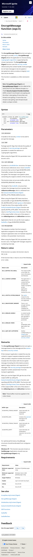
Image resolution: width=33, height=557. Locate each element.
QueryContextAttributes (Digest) (13, 193)
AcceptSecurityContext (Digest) (10, 495)
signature (20, 203)
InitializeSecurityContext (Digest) (11, 502)
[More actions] (30, 21)
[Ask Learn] (27, 21)
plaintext (28, 417)
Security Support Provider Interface (18, 91)
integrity (23, 334)
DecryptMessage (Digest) (10, 86)
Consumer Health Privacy (8, 552)
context (18, 137)
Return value (6, 44)
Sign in (30, 17)
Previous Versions (15, 548)
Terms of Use (21, 552)
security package (14, 148)
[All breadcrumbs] (2, 21)
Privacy (11, 550)
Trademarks (4, 554)
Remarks (5, 46)
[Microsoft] (16, 17)
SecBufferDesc (14, 165)
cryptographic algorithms (9, 60)
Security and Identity (11, 21)
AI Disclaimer (4, 548)
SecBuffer (27, 168)
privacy (16, 55)
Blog (23, 548)
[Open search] (25, 17)
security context (22, 64)
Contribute (4, 550)
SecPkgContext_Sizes (13, 212)
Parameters (6, 42)
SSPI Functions (5, 509)
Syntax (4, 40)
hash (28, 71)
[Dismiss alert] (30, 2)
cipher (25, 295)
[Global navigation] (1, 17)
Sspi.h (20, 21)
